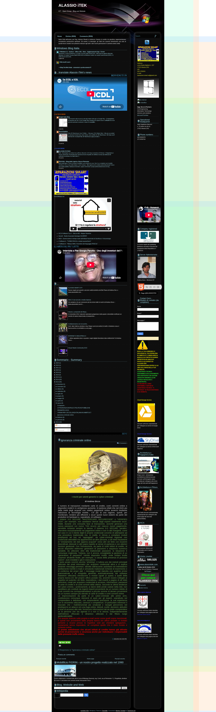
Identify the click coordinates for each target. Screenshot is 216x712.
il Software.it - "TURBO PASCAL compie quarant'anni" (74, 241)
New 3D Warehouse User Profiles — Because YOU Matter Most (86, 133)
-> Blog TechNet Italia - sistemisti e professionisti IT (75, 67)
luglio (59, 393)
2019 (57, 372)
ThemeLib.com (131, 710)
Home (59, 36)
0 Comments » (123, 443)
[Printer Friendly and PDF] (64, 643)
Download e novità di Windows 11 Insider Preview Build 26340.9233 (77, 53)
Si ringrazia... (61, 405)
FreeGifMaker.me (59, 196)
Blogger (148, 571)
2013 (57, 382)
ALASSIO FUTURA (65, 151)
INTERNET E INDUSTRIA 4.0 (77, 336)
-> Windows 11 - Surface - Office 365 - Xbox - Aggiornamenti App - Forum (82, 52)
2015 (57, 377)
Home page (90, 659)
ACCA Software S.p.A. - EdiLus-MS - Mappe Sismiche (74, 233)
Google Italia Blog (64, 117)
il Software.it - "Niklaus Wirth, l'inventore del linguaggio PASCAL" (78, 244)
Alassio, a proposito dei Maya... (77, 312)
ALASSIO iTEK (72, 5)
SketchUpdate (63, 131)
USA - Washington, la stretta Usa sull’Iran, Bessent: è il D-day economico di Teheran (82, 153)
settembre (60, 391)
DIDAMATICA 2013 (63, 410)
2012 (57, 422)
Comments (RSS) (86, 36)
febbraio (59, 417)
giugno (59, 396)
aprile (59, 401)
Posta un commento (66, 655)
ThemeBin (104, 710)
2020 (57, 370)
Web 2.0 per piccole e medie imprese (79, 300)
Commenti (60, 430)
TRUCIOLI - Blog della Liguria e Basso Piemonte (74, 161)
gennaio (59, 419)
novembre (60, 386)
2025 (57, 363)
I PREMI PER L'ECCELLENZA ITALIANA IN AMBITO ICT (74, 412)
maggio (59, 398)
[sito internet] (142, 100)
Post (59, 426)
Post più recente (61, 659)
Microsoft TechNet (142, 115)
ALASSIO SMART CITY (75, 288)
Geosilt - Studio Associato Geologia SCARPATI (72, 236)
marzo (59, 403)
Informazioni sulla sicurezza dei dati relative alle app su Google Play (86, 118)
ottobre (59, 389)
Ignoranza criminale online (65, 415)
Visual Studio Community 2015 (77, 348)
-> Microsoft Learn (64, 62)
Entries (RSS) (71, 36)
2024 (57, 365)
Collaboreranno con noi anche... (78, 324)
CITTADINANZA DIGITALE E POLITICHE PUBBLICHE (73, 408)
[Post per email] (59, 645)
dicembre (60, 384)
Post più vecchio (120, 659)
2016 (57, 375)
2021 (57, 367)
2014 (57, 379)
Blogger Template (120, 710)
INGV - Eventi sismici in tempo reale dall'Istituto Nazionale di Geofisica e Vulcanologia (84, 238)
